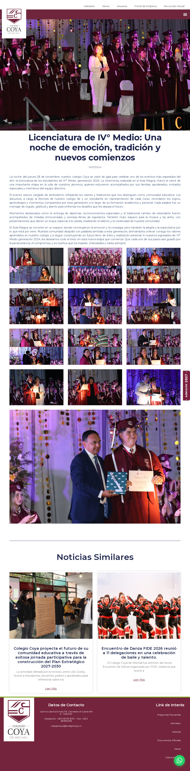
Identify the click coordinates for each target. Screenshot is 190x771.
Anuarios (122, 6)
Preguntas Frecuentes (169, 714)
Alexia (105, 6)
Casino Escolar (173, 757)
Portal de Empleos (146, 6)
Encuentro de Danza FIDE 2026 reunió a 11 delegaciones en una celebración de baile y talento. (138, 653)
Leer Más (51, 688)
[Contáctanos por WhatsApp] (179, 760)
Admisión (89, 6)
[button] (185, 14)
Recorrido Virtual (174, 6)
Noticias (176, 731)
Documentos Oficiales (169, 740)
